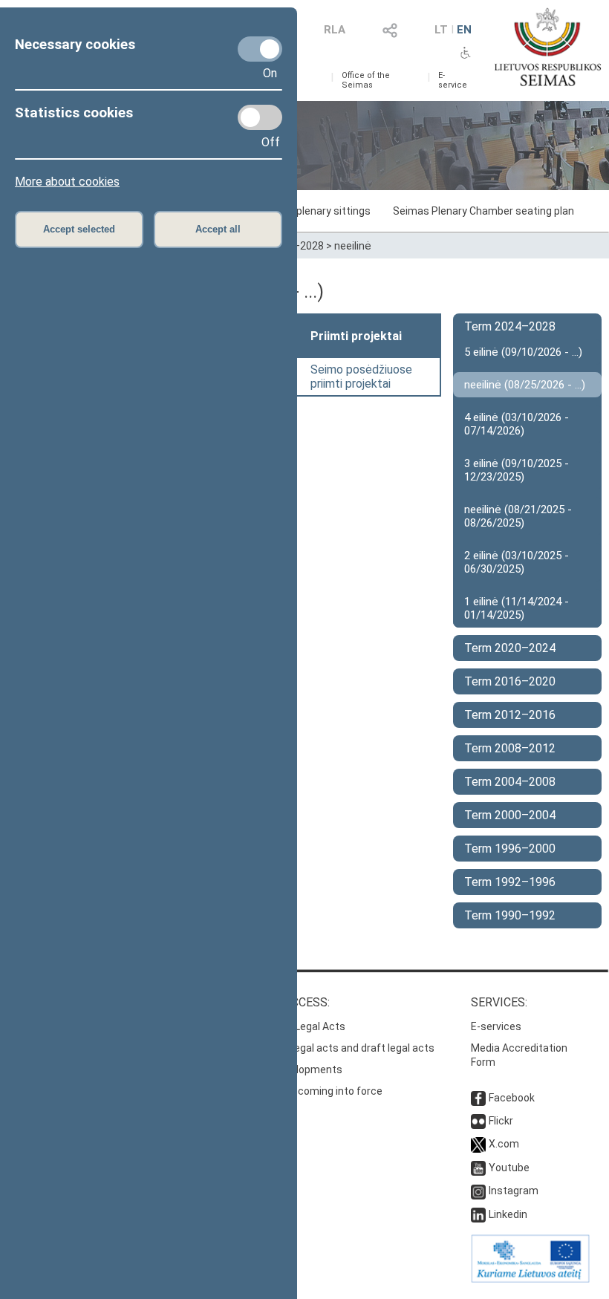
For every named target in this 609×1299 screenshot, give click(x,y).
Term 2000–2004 (510, 815)
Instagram (513, 1191)
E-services (496, 1026)
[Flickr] (478, 1121)
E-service (452, 80)
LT (441, 29)
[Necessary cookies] (260, 49)
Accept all (218, 229)
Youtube (509, 1167)
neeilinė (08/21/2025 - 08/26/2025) (518, 516)
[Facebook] (478, 1098)
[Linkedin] (478, 1214)
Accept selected (79, 229)
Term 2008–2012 (510, 748)
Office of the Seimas (366, 80)
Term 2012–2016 (510, 715)
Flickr (501, 1121)
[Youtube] (478, 1167)
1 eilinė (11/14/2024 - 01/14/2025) (516, 608)
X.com (504, 1144)
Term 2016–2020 (510, 681)
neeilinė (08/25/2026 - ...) (524, 384)
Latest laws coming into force (310, 1091)
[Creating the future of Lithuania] (530, 1279)
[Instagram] (478, 1191)
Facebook (512, 1098)
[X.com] (478, 1144)
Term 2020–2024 (510, 648)
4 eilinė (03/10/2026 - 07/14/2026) (516, 424)
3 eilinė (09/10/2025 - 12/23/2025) (516, 470)
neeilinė (352, 246)
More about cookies (67, 182)
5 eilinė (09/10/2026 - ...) (523, 352)
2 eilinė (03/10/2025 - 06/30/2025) (516, 562)
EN (464, 29)
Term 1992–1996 (510, 882)
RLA (334, 29)
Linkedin (508, 1214)
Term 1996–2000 (510, 848)
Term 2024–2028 (510, 326)
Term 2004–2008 (510, 782)
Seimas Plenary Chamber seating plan (483, 211)
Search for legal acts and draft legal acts (336, 1048)
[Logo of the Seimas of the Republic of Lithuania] (548, 46)
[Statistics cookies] (260, 117)
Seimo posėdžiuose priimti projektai (361, 376)
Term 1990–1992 (510, 915)
